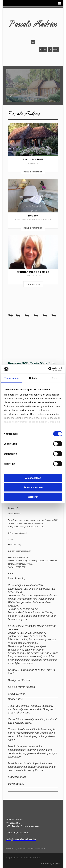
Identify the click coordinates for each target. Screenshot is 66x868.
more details (33, 284)
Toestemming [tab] (11, 378)
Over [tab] (54, 378)
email (33, 42)
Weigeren (33, 496)
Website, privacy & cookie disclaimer (26, 848)
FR (45, 49)
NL (41, 49)
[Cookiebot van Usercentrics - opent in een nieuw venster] (48, 369)
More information (33, 172)
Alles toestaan (33, 478)
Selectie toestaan (33, 487)
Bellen (55, 49)
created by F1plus (50, 863)
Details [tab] (33, 378)
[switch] (57, 443)
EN (50, 49)
